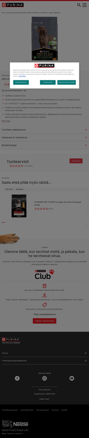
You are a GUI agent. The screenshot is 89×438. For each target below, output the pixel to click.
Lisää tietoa (22, 76)
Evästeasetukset (21, 82)
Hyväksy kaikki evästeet (67, 82)
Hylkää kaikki (47, 82)
